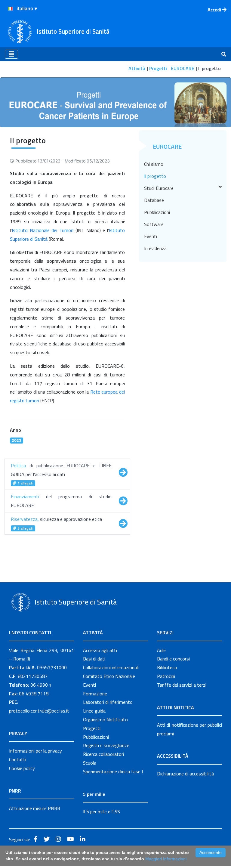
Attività (136, 68)
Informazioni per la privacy (35, 750)
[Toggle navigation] (11, 54)
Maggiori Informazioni (165, 858)
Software (154, 224)
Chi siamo (153, 164)
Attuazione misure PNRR (34, 808)
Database (154, 200)
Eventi (150, 236)
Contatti (17, 759)
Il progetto (155, 176)
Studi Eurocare (159, 188)
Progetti (158, 68)
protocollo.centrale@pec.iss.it (39, 710)
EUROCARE (182, 68)
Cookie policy (22, 768)
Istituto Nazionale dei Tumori (42, 230)
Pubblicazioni (157, 212)
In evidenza (155, 248)
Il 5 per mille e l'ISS (101, 811)
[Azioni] (10, 8)
